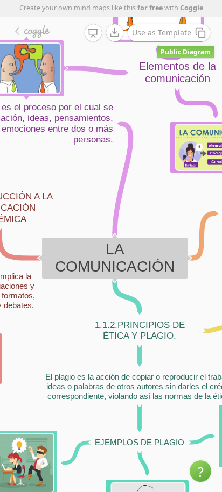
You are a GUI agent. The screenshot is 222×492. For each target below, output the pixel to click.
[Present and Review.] (93, 33)
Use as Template (161, 32)
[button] (200, 471)
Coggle (191, 7)
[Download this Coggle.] (114, 32)
